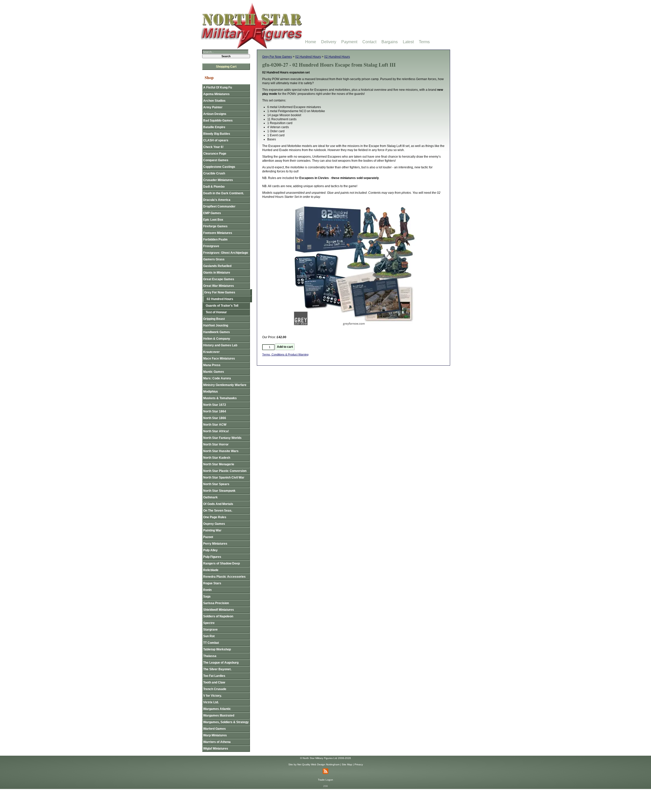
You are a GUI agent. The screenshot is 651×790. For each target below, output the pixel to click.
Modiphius (210, 391)
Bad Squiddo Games (218, 120)
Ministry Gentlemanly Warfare (224, 385)
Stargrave (210, 629)
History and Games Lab (220, 345)
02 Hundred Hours (308, 56)
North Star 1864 (214, 411)
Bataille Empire (214, 127)
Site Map (347, 764)
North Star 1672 (214, 405)
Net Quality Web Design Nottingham (318, 764)
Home (310, 42)
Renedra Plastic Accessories (224, 576)
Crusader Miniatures (218, 180)
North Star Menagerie (218, 464)
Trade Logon (325, 779)
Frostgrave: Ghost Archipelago (225, 253)
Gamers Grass (214, 259)
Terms (424, 42)
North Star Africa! (216, 431)
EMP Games (212, 213)
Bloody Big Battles (216, 134)
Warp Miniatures (215, 735)
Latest (408, 42)
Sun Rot (209, 636)
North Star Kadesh (216, 457)
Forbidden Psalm (215, 239)
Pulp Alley (210, 550)
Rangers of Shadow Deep (221, 563)
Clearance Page (214, 153)
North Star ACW (214, 424)
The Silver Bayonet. (217, 669)
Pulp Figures (212, 557)
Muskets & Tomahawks (220, 398)
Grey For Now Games (277, 56)
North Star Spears (216, 484)
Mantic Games (213, 372)
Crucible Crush (214, 173)
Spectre (209, 623)
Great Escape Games (218, 279)
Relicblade (210, 570)
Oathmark (210, 497)
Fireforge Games (215, 226)
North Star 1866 (214, 418)
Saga (207, 596)
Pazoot (208, 537)
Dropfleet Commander (219, 206)
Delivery (328, 42)
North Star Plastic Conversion (224, 471)
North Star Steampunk (219, 491)
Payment (349, 42)
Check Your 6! (213, 147)
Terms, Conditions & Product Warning (285, 354)
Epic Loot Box (213, 219)
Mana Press (211, 365)
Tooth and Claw (214, 682)
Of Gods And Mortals (218, 504)
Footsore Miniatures (217, 233)
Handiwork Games (216, 332)
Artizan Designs (214, 114)
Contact (369, 42)
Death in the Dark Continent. (223, 193)
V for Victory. (212, 695)
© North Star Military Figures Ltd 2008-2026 (325, 758)
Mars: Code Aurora (217, 378)
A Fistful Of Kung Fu (217, 87)
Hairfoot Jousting (215, 325)
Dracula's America (216, 200)
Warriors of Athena (217, 742)
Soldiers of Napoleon (218, 616)
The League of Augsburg (221, 662)
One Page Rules (214, 517)
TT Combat (211, 643)
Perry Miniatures (215, 543)
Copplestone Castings (219, 167)
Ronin (207, 590)
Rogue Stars (212, 583)
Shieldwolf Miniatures (218, 610)
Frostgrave (211, 246)
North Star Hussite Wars (221, 451)
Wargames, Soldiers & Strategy (226, 722)
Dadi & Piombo (214, 186)
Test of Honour (216, 312)
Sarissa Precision (216, 603)
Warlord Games (214, 729)
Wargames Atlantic (217, 709)
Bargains (389, 42)
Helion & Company (216, 338)
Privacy (358, 764)
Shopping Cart (226, 66)
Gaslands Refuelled (217, 266)
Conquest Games (215, 160)
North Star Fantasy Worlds (222, 438)
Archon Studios (214, 100)
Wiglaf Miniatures (215, 748)
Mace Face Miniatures (219, 358)
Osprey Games (214, 524)
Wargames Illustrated (218, 715)
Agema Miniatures (216, 94)
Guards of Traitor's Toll (222, 305)
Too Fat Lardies (214, 676)
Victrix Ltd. (211, 702)
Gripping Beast (214, 319)
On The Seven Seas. (217, 510)
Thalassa (209, 656)
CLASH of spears (215, 140)
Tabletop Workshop (217, 649)
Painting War (212, 530)
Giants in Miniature (216, 272)
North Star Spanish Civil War (223, 477)
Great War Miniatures (218, 286)
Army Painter (213, 107)
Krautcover (211, 352)
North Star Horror (216, 444)
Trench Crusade (214, 689)
